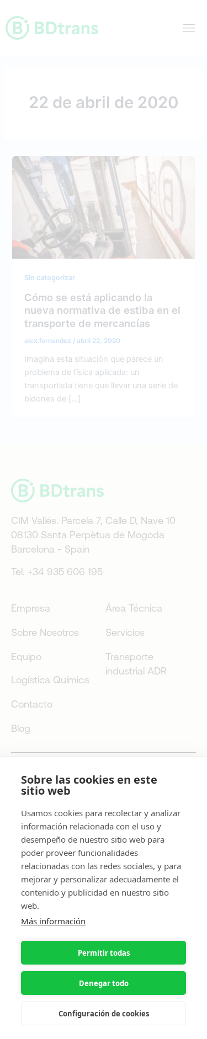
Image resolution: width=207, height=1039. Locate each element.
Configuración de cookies (104, 1014)
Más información (53, 920)
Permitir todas (104, 953)
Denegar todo (104, 983)
